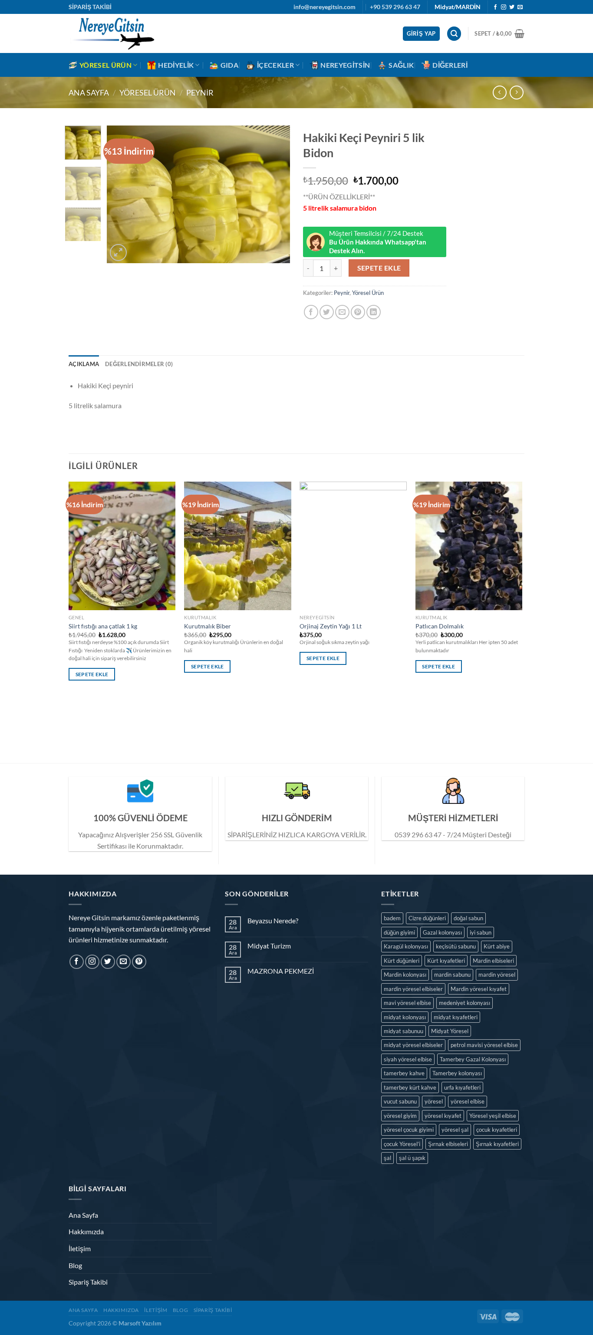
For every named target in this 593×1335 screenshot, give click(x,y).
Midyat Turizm (269, 946)
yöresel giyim (400, 1115)
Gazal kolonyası (442, 932)
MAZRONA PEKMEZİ (280, 971)
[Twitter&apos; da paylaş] (327, 312)
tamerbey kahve (404, 1073)
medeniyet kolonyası (464, 1002)
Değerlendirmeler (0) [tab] (139, 363)
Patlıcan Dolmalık (439, 626)
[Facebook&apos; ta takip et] (495, 7)
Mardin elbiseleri (493, 960)
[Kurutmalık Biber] (237, 546)
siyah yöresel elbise (408, 1059)
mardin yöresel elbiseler (413, 988)
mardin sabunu (452, 974)
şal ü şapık (412, 1157)
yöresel (434, 1101)
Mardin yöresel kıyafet (479, 988)
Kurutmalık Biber (207, 626)
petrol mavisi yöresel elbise (484, 1044)
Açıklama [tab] (84, 363)
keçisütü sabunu (456, 946)
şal (387, 1157)
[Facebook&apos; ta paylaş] (311, 312)
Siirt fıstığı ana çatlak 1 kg (103, 626)
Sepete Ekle (379, 268)
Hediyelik (176, 65)
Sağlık (401, 65)
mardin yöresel (496, 974)
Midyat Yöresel (449, 1031)
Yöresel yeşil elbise (492, 1115)
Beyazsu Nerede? (272, 920)
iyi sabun (480, 932)
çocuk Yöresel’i (402, 1143)
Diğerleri (450, 65)
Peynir (200, 92)
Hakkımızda (86, 1231)
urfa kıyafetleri (462, 1087)
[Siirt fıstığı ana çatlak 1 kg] (122, 546)
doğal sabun (468, 918)
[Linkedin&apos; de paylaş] (373, 312)
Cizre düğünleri (427, 918)
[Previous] (121, 194)
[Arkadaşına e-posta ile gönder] (342, 312)
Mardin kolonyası (405, 974)
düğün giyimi (399, 932)
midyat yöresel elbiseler (413, 1044)
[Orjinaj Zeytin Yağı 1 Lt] (353, 546)
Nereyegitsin (345, 65)
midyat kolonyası (405, 1017)
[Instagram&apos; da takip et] (503, 7)
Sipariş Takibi (88, 1282)
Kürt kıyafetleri (446, 960)
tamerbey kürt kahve (410, 1087)
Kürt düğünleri (401, 960)
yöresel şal (454, 1129)
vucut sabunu (400, 1101)
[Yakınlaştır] (118, 252)
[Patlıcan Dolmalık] (469, 546)
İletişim (80, 1248)
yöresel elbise (467, 1101)
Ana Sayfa (89, 92)
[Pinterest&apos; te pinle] (358, 312)
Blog (75, 1265)
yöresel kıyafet (443, 1115)
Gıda (229, 65)
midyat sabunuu (403, 1031)
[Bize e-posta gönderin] (520, 7)
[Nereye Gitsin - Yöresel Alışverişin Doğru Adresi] (112, 33)
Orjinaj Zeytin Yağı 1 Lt (331, 626)
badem (392, 918)
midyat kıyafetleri (456, 1017)
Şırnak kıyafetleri (497, 1143)
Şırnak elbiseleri (448, 1143)
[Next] (275, 194)
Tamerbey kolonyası (457, 1073)
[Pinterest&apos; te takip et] (139, 962)
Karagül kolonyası (406, 946)
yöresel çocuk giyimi (409, 1129)
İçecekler (275, 65)
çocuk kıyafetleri (496, 1129)
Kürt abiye (497, 946)
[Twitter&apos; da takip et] (511, 7)
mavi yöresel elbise (407, 1002)
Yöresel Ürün (105, 65)
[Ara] (454, 33)
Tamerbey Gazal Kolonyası (473, 1059)
